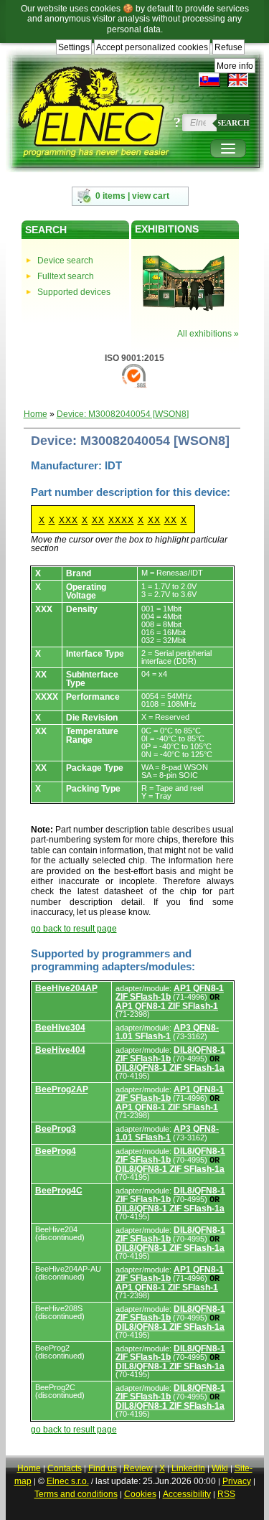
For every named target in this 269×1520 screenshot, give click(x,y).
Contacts (64, 1468)
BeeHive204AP (66, 988)
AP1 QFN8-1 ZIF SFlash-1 (166, 1006)
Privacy (236, 1481)
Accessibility (187, 1494)
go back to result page (74, 929)
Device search (65, 260)
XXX (68, 520)
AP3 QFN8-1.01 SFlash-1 (167, 1032)
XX (98, 520)
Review (138, 1468)
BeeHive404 (60, 1050)
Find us (102, 1468)
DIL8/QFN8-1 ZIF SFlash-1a (170, 1068)
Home (35, 414)
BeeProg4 (55, 1151)
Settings (74, 47)
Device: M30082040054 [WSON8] (123, 414)
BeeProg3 (55, 1129)
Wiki (220, 1468)
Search (233, 122)
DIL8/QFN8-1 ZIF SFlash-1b (170, 1054)
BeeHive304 (60, 1028)
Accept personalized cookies (152, 47)
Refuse (228, 47)
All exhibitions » (208, 334)
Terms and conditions (76, 1494)
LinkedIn (188, 1468)
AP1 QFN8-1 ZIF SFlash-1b (169, 992)
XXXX (121, 520)
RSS (226, 1494)
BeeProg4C (58, 1191)
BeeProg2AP (61, 1089)
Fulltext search (65, 276)
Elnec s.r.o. (68, 1481)
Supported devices (73, 292)
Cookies (140, 1494)
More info (235, 66)
